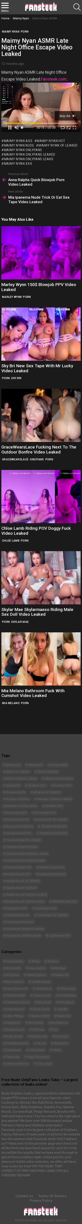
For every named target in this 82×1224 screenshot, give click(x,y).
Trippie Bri (12, 1057)
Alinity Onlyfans (48, 771)
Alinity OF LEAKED (18, 771)
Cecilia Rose (44, 988)
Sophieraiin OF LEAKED (52, 915)
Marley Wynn (12, 297)
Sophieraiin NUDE (17, 915)
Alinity (35, 961)
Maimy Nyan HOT (51, 141)
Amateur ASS (37, 785)
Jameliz (62, 1009)
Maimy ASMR (40, 1016)
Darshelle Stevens (17, 1002)
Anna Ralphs (37, 968)
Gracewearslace (15, 459)
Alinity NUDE (59, 765)
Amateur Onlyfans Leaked (55, 799)
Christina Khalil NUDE (53, 833)
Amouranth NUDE (17, 819)
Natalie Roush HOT (18, 874)
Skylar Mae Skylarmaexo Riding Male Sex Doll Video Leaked (37, 612)
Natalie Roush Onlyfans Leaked (26, 894)
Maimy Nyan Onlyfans (23, 150)
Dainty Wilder (67, 995)
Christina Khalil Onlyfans (21, 847)
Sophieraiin (13, 1050)
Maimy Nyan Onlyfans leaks (28, 159)
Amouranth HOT (45, 812)
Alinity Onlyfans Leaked (21, 778)
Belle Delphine (36, 975)
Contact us (24, 1196)
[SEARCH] (77, 7)
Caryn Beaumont (16, 988)
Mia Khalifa (35, 1022)
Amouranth (13, 968)
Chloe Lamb (10, 540)
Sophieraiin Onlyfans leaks (23, 935)
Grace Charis (41, 1009)
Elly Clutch (44, 1002)
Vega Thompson (38, 1057)
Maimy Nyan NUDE (19, 145)
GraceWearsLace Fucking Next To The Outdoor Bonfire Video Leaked (38, 449)
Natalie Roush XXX (64, 901)
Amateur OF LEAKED (47, 792)
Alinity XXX (13, 785)
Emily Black (66, 1002)
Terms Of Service (52, 1196)
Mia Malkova (59, 1022)
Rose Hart (61, 1036)
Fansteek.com (54, 79)
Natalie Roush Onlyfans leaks (25, 901)
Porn (27, 297)
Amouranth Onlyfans (19, 826)
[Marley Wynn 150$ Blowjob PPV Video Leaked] (41, 252)
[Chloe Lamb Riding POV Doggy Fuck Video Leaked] (41, 496)
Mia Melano (11, 703)
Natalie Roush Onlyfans (21, 887)
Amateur (53, 961)
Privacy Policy (41, 1201)
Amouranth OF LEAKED (52, 819)
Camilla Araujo (41, 981)
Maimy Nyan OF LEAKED (58, 145)
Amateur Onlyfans (17, 799)
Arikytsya (59, 968)
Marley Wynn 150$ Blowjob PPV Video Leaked (38, 287)
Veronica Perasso (17, 1063)
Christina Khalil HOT (18, 833)
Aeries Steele (14, 961)
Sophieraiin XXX (59, 935)
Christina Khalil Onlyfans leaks (25, 860)
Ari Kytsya (12, 975)
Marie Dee (63, 1016)
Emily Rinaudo (15, 1009)
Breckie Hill (61, 975)
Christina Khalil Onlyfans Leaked (27, 853)
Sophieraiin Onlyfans (19, 922)
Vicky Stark (44, 1063)
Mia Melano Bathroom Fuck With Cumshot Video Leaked (32, 693)
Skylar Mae (20, 621)
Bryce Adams (14, 981)
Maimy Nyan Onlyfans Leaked (29, 154)
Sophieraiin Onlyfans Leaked (25, 928)
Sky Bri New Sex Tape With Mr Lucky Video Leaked (37, 368)
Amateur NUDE (16, 792)
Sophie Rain (37, 1050)
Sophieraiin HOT (45, 908)
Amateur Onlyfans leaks (21, 806)
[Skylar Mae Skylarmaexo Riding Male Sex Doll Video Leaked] (41, 577)
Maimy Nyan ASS (18, 141)
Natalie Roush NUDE (52, 874)
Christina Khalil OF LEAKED (23, 840)
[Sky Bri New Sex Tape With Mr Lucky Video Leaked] (41, 334)
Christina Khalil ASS (54, 826)
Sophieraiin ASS (16, 908)
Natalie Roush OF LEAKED (23, 881)
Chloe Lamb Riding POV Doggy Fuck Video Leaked (36, 531)
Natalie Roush (15, 1029)
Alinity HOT (35, 765)
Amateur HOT (62, 785)
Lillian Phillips (14, 1016)
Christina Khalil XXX (18, 867)
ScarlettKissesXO (17, 1043)
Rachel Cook (39, 1036)
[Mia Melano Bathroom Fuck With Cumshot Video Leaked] (41, 659)
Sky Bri (16, 378)
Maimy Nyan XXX (18, 163)
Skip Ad (65, 116)
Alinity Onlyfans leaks (59, 778)
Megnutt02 (13, 1022)
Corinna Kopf (42, 995)
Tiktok (57, 1050)
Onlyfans (37, 459)
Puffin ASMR (14, 1036)
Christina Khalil (15, 995)
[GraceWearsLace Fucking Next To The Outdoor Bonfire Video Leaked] (41, 415)
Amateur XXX (54, 806)
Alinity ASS (13, 765)
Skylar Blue (61, 1043)
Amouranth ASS (16, 812)
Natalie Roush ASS (51, 867)
